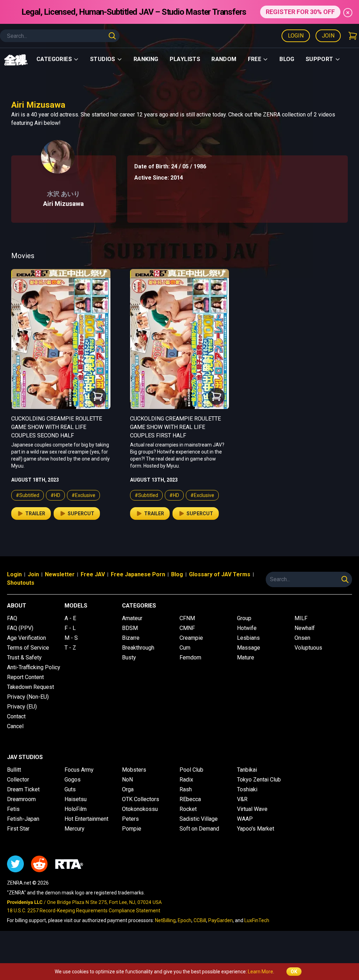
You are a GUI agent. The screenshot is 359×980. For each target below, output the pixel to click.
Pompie (131, 828)
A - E (70, 618)
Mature (245, 657)
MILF (300, 618)
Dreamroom (21, 799)
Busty (129, 657)
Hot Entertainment (86, 818)
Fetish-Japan (23, 818)
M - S (71, 638)
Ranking (146, 59)
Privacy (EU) (22, 706)
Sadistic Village (199, 818)
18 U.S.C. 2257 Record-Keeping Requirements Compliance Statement (83, 910)
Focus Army (79, 769)
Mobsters (134, 769)
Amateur (132, 618)
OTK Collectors (140, 799)
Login (296, 35)
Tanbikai (247, 769)
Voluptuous (308, 647)
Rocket (188, 809)
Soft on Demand (199, 828)
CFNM (187, 618)
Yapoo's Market (255, 828)
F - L (70, 628)
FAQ (12, 618)
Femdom (190, 657)
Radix (186, 779)
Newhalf (304, 628)
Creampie (191, 638)
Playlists (185, 59)
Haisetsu (76, 799)
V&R (242, 799)
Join (328, 35)
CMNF (187, 628)
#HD (55, 495)
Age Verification (26, 638)
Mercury (74, 828)
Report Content (25, 677)
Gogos (73, 779)
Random (223, 59)
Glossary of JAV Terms (219, 574)
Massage (248, 647)
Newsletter (60, 574)
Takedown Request (30, 687)
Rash (186, 789)
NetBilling (165, 920)
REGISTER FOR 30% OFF (300, 11)
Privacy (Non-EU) (28, 696)
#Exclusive (83, 495)
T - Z (70, 647)
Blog (286, 59)
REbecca (190, 799)
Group (244, 618)
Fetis (13, 809)
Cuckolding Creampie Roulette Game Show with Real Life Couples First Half (175, 427)
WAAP (245, 818)
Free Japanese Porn (138, 574)
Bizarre (131, 638)
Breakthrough (138, 647)
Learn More (260, 971)
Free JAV (93, 574)
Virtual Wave (252, 809)
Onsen (302, 638)
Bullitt (14, 769)
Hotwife (247, 628)
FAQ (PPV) (20, 628)
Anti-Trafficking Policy (33, 667)
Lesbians (248, 638)
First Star (18, 828)
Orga (128, 789)
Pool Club (191, 769)
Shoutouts (20, 582)
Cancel (15, 726)
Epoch (184, 920)
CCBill (200, 920)
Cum (185, 647)
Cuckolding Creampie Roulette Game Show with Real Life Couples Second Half (56, 427)
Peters (130, 818)
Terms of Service (28, 647)
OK (294, 971)
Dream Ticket (23, 789)
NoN (127, 779)
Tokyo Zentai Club (259, 779)
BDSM (130, 628)
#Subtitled (27, 495)
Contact (16, 716)
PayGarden (220, 920)
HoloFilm (76, 809)
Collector (18, 779)
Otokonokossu (140, 809)
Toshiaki (247, 789)
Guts (70, 789)
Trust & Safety (24, 657)
